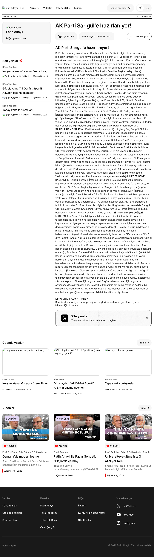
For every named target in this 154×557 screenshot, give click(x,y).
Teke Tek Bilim (63, 8)
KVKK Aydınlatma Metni (91, 512)
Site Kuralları (85, 520)
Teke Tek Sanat (49, 520)
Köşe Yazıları (9, 505)
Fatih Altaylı (46, 505)
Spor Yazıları (9, 520)
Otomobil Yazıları (12, 512)
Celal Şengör (47, 527)
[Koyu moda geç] (144, 8)
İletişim (78, 8)
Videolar (47, 8)
